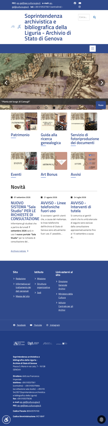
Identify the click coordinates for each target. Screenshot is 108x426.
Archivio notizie (18, 251)
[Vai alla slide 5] (69, 107)
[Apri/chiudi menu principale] (93, 48)
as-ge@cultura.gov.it (30, 402)
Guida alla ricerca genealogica (51, 139)
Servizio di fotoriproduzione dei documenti (85, 139)
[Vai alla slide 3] (54, 107)
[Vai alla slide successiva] (101, 82)
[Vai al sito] (19, 344)
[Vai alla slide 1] (38, 107)
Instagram (55, 325)
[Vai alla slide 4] (61, 107)
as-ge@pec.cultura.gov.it (28, 3)
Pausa (100, 105)
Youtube (37, 325)
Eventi (16, 174)
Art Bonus (49, 174)
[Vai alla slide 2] (46, 107)
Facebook (21, 325)
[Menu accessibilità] (6, 419)
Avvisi (76, 174)
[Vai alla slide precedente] (6, 82)
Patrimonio (20, 135)
